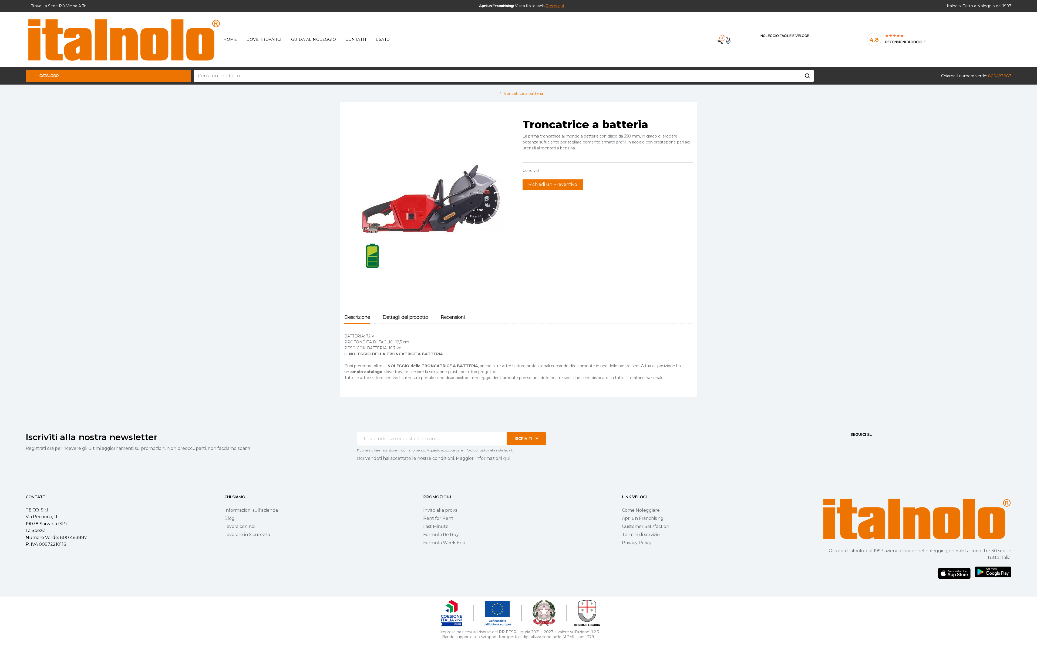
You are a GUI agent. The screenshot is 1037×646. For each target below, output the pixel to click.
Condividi (546, 170)
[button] (555, 6)
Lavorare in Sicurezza (247, 534)
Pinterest (563, 170)
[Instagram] (862, 444)
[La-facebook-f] (852, 444)
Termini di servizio (641, 534)
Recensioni (453, 317)
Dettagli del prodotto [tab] (405, 317)
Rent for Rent (438, 518)
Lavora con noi (239, 526)
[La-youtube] (872, 444)
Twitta (554, 170)
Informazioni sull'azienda (251, 510)
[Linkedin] (882, 444)
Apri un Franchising (643, 518)
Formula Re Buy (441, 534)
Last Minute (436, 526)
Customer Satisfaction (645, 526)
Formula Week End (444, 542)
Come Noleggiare (641, 510)
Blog (229, 518)
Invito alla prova (440, 510)
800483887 (999, 75)
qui (506, 458)
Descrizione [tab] (357, 317)
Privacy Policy (637, 542)
